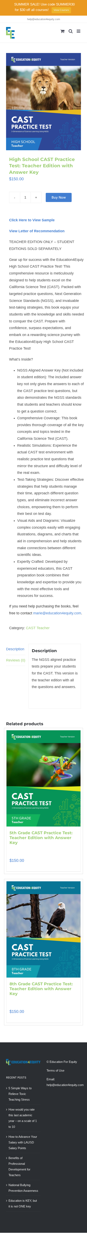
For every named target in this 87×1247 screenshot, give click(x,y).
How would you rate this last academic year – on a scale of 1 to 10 (22, 1118)
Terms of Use (55, 1070)
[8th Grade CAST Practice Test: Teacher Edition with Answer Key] (43, 929)
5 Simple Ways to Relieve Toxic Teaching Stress (20, 1093)
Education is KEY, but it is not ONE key (22, 1203)
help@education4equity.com (43, 19)
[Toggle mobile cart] (62, 31)
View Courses (61, 10)
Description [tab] (15, 649)
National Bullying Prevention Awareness (23, 1187)
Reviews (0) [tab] (15, 660)
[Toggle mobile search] (71, 31)
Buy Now (59, 197)
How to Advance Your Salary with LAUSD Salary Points (22, 1142)
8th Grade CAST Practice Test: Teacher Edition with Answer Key (41, 988)
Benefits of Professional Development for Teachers (19, 1166)
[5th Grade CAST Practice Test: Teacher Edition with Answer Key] (43, 778)
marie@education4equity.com (57, 613)
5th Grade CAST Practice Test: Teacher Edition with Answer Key (41, 837)
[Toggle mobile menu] (79, 31)
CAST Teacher (38, 628)
